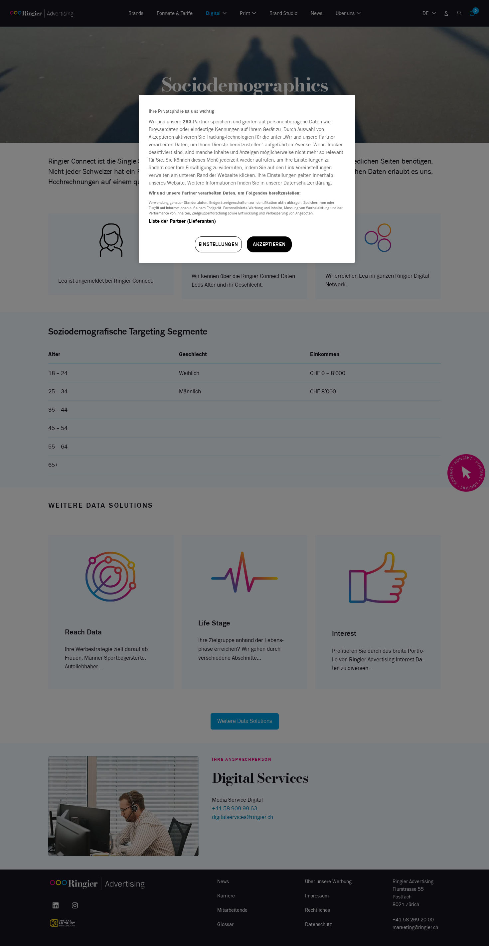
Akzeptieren (269, 244)
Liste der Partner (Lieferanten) (182, 221)
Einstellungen (218, 244)
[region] (247, 179)
